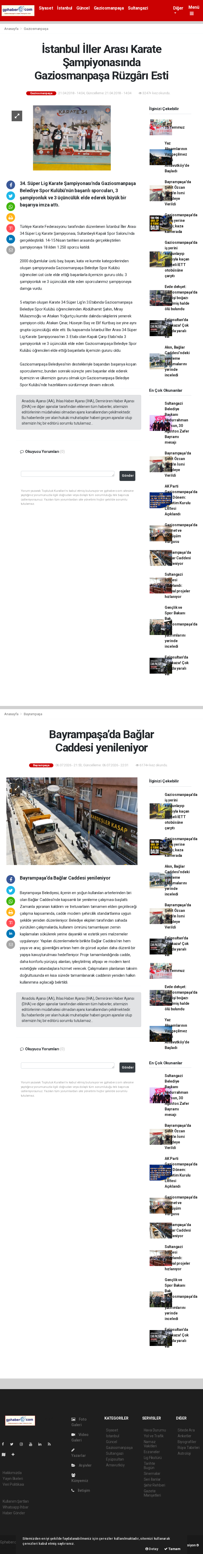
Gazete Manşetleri (152, 1493)
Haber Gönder (14, 1513)
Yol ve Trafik (154, 1436)
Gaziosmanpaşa (109, 8)
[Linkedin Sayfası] (42, 1444)
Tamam (174, 1549)
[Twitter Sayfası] (14, 1444)
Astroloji (184, 1453)
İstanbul (64, 8)
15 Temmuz (175, 127)
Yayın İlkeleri (13, 1478)
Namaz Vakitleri (150, 1444)
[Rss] (51, 1444)
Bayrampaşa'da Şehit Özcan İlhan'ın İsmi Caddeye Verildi (178, 193)
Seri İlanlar (152, 1479)
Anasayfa (11, 29)
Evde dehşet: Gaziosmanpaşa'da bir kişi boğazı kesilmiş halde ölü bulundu (181, 298)
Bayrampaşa (33, 714)
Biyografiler (187, 1442)
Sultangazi (138, 8)
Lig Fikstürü (153, 1458)
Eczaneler (152, 1452)
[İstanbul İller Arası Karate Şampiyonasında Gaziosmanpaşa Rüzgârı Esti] (71, 137)
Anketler (184, 1436)
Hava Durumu (155, 1430)
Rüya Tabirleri (189, 1447)
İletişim (83, 1490)
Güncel (83, 8)
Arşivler (85, 1465)
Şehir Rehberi (154, 1485)
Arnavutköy (115, 1465)
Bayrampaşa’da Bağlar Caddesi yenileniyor (178, 558)
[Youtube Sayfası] (32, 1444)
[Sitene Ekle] (15, 1454)
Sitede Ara (186, 1430)
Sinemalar (152, 1473)
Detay (153, 1549)
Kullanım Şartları (16, 1501)
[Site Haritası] (6, 1454)
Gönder (128, 476)
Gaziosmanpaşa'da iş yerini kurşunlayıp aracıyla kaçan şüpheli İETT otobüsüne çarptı (181, 259)
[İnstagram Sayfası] (23, 1444)
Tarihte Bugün (149, 1465)
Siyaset (46, 8)
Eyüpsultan (115, 1459)
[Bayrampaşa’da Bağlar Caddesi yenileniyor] (71, 821)
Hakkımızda (12, 1473)
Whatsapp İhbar (15, 1507)
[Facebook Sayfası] (5, 1444)
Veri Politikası (13, 1484)
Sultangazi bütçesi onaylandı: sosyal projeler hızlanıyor (177, 585)
